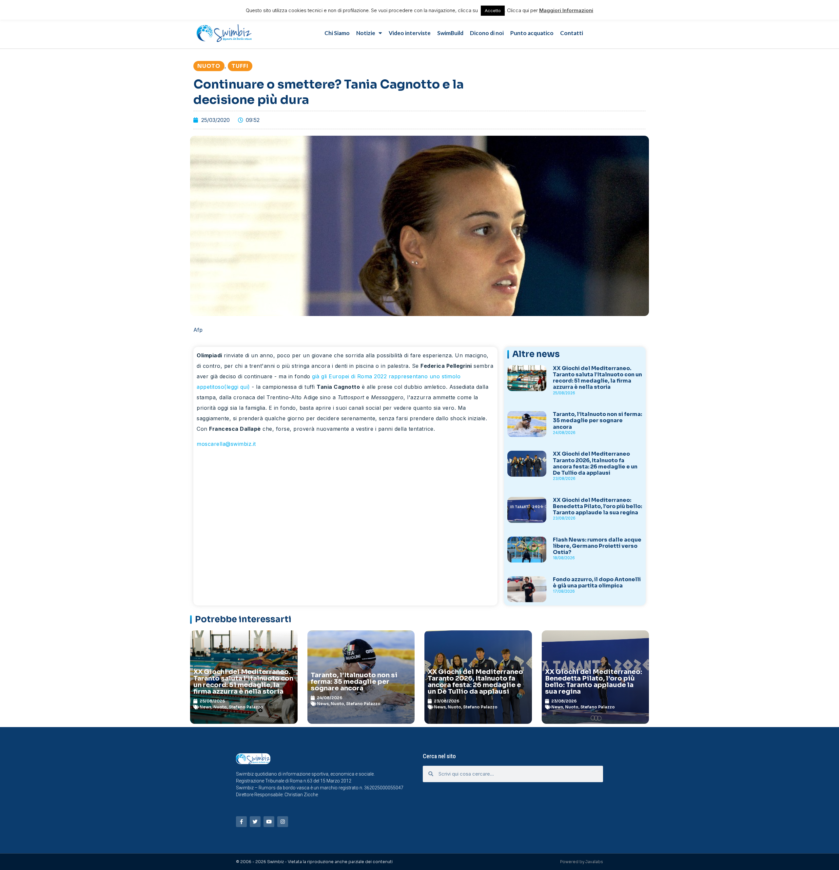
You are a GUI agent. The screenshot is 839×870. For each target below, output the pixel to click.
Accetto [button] (493, 10)
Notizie (365, 33)
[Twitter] (255, 821)
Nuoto (209, 66)
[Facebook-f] (241, 821)
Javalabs (594, 861)
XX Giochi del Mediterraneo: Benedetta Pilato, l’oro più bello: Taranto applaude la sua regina (597, 506)
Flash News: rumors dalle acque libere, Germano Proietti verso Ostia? (597, 546)
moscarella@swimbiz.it (226, 444)
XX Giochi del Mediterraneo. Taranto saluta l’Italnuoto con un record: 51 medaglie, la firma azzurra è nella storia (597, 378)
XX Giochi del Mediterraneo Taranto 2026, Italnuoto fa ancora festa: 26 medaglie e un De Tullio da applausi (595, 463)
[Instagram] (282, 821)
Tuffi (240, 66)
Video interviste (410, 33)
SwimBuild (450, 33)
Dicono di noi (487, 33)
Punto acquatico (532, 33)
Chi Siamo (337, 33)
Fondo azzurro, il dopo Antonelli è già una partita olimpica (597, 582)
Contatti (571, 33)
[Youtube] (268, 821)
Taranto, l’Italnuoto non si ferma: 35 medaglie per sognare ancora (597, 420)
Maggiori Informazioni (566, 10)
